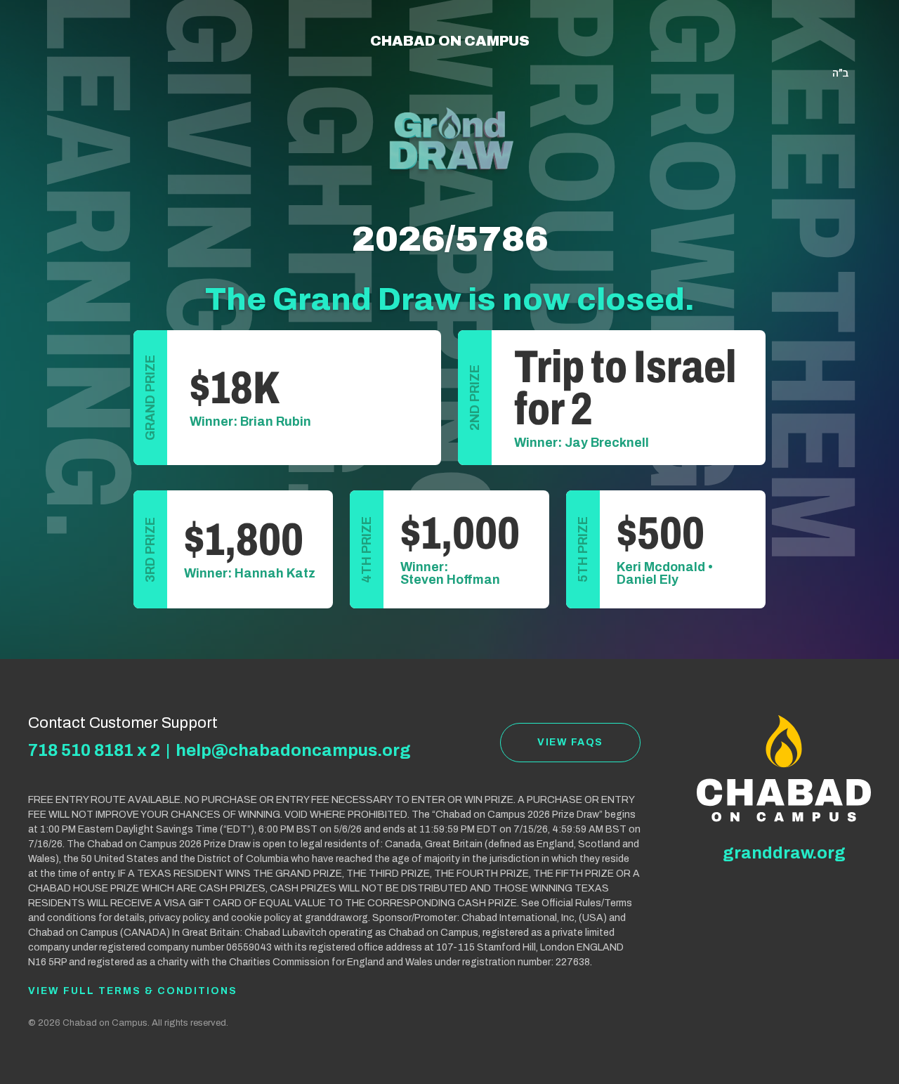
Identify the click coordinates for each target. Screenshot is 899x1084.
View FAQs (570, 742)
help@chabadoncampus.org (293, 750)
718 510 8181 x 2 (94, 750)
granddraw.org (784, 852)
